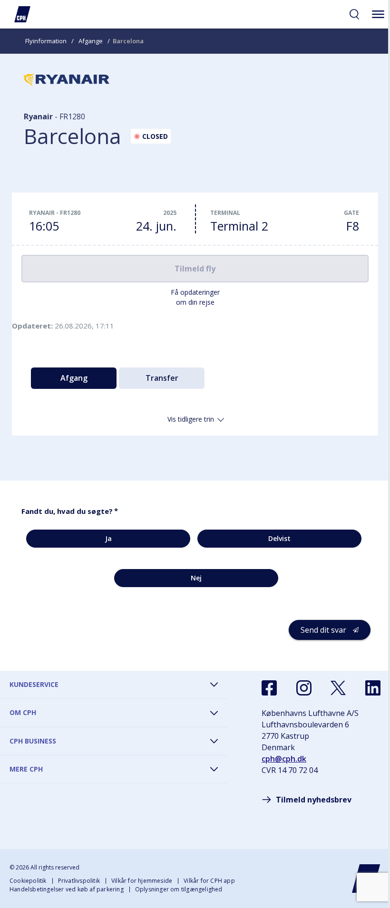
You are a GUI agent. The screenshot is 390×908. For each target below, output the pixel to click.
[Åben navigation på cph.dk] (378, 14)
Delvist (279, 538)
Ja (108, 538)
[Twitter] (338, 687)
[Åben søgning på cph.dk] (354, 14)
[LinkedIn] (372, 687)
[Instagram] (304, 687)
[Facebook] (269, 687)
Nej (196, 577)
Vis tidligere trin (190, 419)
